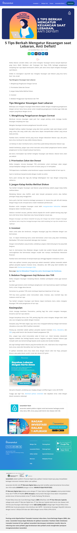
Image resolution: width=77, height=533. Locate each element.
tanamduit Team (35, 50)
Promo (51, 3)
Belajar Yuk (45, 3)
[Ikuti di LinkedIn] (20, 446)
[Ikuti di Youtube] (17, 446)
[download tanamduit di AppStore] (63, 449)
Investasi (35, 3)
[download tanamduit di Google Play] (63, 444)
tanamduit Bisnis (59, 3)
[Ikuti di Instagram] (13, 446)
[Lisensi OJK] (21, 476)
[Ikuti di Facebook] (7, 446)
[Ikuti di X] (10, 446)
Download (70, 3)
